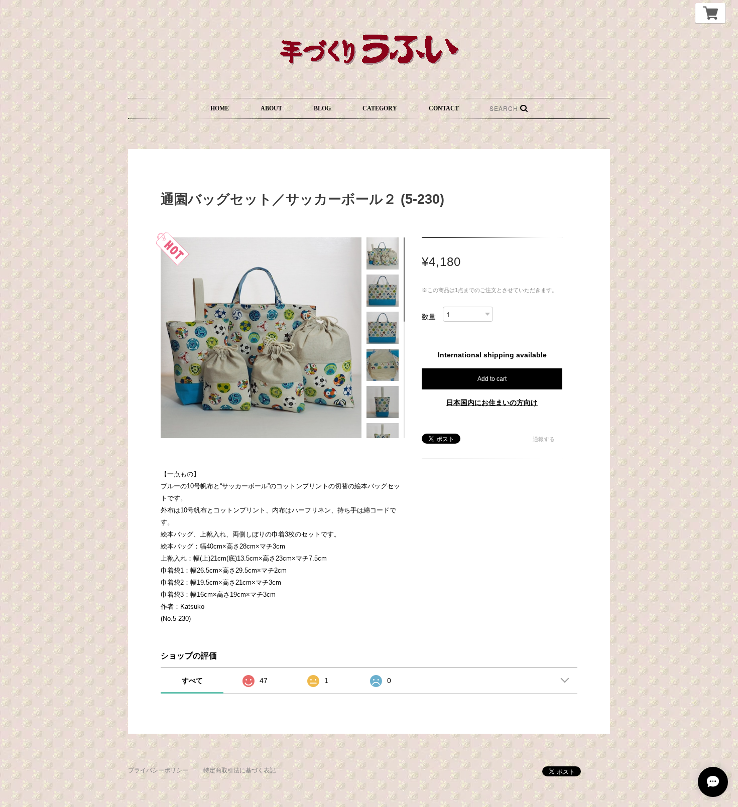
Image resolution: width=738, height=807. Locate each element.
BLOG (322, 108)
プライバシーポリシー (158, 770)
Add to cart (492, 378)
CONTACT (444, 108)
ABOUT (271, 108)
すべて (192, 681)
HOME (219, 108)
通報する (544, 439)
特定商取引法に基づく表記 (239, 770)
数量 (429, 317)
